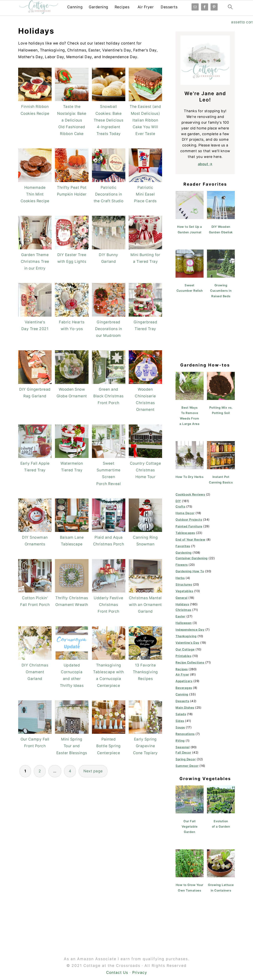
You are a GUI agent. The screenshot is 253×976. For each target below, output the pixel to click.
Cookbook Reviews (190, 494)
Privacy (139, 972)
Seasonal (183, 747)
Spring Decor (186, 759)
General (182, 598)
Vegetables (184, 591)
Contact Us (117, 972)
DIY (178, 501)
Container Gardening (192, 558)
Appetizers (184, 681)
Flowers (182, 565)
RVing (180, 740)
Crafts (180, 506)
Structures (184, 584)
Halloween (184, 623)
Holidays (182, 604)
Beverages (184, 688)
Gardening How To (190, 571)
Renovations (185, 734)
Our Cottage (185, 649)
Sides (180, 721)
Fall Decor (183, 752)
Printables (183, 656)
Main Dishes (185, 707)
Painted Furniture (189, 526)
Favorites (183, 546)
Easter (180, 616)
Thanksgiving (186, 636)
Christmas (183, 610)
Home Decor (185, 513)
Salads (181, 714)
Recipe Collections (190, 662)
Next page (93, 771)
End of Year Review (190, 539)
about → (205, 164)
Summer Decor (187, 766)
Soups (180, 727)
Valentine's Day (187, 643)
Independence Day (190, 629)
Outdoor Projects (189, 519)
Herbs (180, 578)
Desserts (169, 7)
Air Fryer (146, 7)
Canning (75, 7)
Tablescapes (185, 533)
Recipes (122, 7)
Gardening (98, 7)
